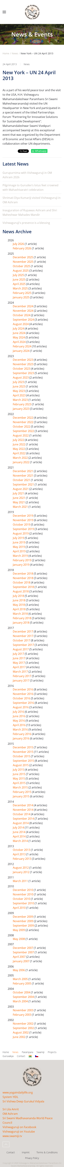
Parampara (27, 1052)
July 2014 (19, 827)
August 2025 (21, 270)
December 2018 (23, 573)
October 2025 (22, 266)
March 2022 (21, 458)
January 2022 (21, 462)
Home (6, 1052)
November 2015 (23, 752)
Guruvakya (8, 1056)
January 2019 (21, 565)
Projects (52, 1052)
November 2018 (23, 578)
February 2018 (22, 618)
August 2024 (21, 324)
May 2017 (19, 663)
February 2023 (22, 404)
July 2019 (19, 538)
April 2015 (19, 783)
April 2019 (19, 551)
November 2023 (23, 364)
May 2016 (19, 720)
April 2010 (19, 908)
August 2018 (21, 591)
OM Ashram (10, 1114)
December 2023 (23, 360)
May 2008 (19, 939)
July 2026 (19, 244)
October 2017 (22, 640)
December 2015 (23, 747)
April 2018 (19, 609)
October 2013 (22, 850)
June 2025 (19, 279)
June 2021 (19, 498)
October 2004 (22, 992)
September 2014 (24, 818)
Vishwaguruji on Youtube (19, 1131)
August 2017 (21, 649)
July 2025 (19, 275)
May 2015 (19, 778)
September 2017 (24, 645)
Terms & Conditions (47, 1152)
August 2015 (21, 765)
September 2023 (24, 373)
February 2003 (22, 1015)
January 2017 (21, 680)
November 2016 (23, 694)
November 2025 (23, 262)
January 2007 (21, 961)
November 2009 (23, 921)
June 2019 (19, 542)
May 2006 (19, 970)
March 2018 (21, 614)
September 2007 (24, 952)
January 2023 (21, 409)
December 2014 (23, 805)
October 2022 (22, 426)
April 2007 (19, 957)
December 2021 (23, 471)
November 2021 (23, 475)
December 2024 (23, 306)
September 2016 (24, 703)
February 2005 (22, 983)
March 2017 (21, 671)
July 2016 (19, 712)
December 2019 (23, 516)
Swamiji (40, 1052)
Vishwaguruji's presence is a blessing (26, 223)
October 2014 (22, 814)
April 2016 (19, 725)
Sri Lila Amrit (11, 1109)
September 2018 (24, 587)
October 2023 (22, 368)
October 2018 (22, 582)
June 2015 (19, 774)
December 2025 (23, 257)
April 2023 (19, 395)
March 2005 (21, 979)
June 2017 (19, 658)
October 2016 (22, 698)
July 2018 (19, 596)
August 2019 (21, 533)
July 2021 (19, 493)
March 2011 (21, 881)
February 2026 (22, 248)
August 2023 (21, 377)
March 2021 (21, 507)
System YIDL (10, 1097)
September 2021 (24, 484)
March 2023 (21, 400)
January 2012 (21, 872)
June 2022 (19, 444)
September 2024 (24, 319)
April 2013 (19, 854)
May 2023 (19, 391)
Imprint (26, 1152)
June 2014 (19, 832)
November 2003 (23, 1010)
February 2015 (22, 792)
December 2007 (23, 948)
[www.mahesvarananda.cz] (36, 1056)
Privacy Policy (32, 1158)
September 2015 (24, 761)
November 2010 (23, 894)
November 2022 (23, 422)
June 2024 (19, 333)
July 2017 (19, 654)
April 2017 (19, 667)
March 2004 (21, 1001)
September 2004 (24, 997)
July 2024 (19, 328)
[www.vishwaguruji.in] (30, 1056)
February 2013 (22, 859)
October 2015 (22, 756)
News (27, 64)
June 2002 (19, 1037)
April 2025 (19, 284)
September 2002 (24, 1028)
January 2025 (21, 297)
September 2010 (24, 903)
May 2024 (19, 337)
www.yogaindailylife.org (18, 1092)
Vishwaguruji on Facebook (19, 1127)
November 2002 (23, 1023)
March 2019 (21, 556)
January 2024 (21, 351)
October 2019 (22, 524)
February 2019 (22, 560)
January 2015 (21, 796)
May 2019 (19, 547)
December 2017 (23, 631)
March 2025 (21, 288)
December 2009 (23, 917)
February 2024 (22, 346)
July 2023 (19, 382)
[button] (4, 12)
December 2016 (23, 689)
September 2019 (24, 529)
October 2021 (22, 480)
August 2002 (21, 1032)
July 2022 (19, 440)
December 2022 (23, 418)
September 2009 (24, 925)
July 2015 (19, 769)
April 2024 (19, 342)
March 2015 (21, 787)
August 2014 (21, 823)
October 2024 (22, 315)
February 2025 (22, 293)
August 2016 (21, 707)
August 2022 (21, 435)
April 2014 (19, 836)
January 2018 (21, 622)
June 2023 (19, 386)
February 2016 (22, 734)
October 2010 (22, 899)
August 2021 (21, 489)
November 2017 (23, 636)
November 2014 (23, 810)
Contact (21, 1056)
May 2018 (19, 605)
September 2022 (24, 431)
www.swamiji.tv (12, 1136)
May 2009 (19, 930)
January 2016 (21, 738)
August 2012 (21, 868)
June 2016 (19, 716)
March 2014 (21, 841)
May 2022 (19, 449)
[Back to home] (32, 12)
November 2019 (23, 520)
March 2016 (21, 729)
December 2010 (23, 890)
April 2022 (19, 453)
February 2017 (22, 676)
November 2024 (23, 311)
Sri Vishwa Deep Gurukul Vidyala (23, 1101)
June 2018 (19, 600)
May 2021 (19, 502)
